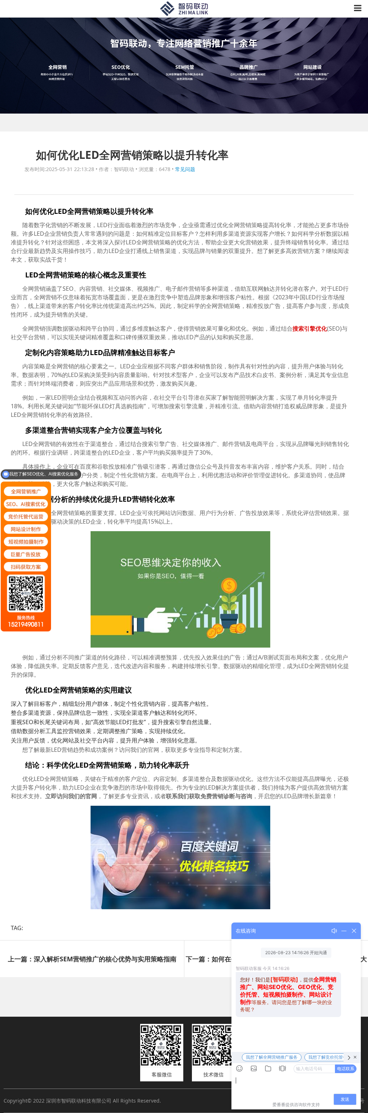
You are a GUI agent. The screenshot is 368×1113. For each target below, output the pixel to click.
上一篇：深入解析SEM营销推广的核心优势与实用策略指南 (92, 959)
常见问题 (185, 169)
